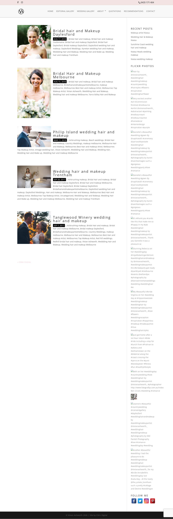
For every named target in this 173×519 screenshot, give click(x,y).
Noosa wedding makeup (142, 59)
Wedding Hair (104, 149)
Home (50, 11)
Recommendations (133, 11)
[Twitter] (140, 499)
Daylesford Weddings (71, 48)
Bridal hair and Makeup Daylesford (76, 32)
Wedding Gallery (85, 11)
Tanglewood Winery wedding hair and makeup (82, 219)
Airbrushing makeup (78, 140)
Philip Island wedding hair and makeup (84, 134)
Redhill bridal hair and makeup (67, 241)
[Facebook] (134, 499)
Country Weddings (73, 143)
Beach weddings (96, 140)
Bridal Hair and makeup (79, 39)
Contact (150, 11)
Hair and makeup (54, 192)
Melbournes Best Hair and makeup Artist (82, 88)
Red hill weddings (104, 238)
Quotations (115, 11)
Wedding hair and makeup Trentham (79, 173)
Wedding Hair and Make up (92, 52)
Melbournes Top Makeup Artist (45, 195)
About (100, 11)
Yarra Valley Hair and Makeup (102, 94)
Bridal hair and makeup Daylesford (81, 42)
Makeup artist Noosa (140, 32)
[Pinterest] (152, 499)
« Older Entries (24, 262)
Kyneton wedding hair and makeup (98, 48)
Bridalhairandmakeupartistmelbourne (81, 85)
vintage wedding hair (44, 149)
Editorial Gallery (65, 11)
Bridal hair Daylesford (63, 186)
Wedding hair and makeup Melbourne (70, 94)
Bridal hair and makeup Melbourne (96, 183)
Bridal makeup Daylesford (75, 45)
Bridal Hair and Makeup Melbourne (77, 75)
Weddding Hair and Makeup (66, 52)
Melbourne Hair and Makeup (76, 192)
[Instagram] (146, 499)
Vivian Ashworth (74, 91)
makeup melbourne (92, 143)
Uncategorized (66, 195)
